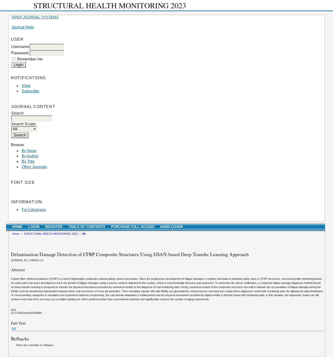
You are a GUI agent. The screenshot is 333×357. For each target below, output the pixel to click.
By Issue (29, 151)
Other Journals (34, 167)
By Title (28, 161)
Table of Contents (86, 227)
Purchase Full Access (132, 227)
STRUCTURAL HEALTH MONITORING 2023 (51, 233)
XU (84, 233)
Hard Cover (171, 227)
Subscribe (30, 91)
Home (17, 227)
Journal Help (22, 27)
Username (20, 47)
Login (33, 227)
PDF (13, 328)
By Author (30, 156)
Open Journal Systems (35, 17)
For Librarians (34, 210)
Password (20, 53)
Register (53, 227)
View (26, 86)
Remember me (30, 59)
